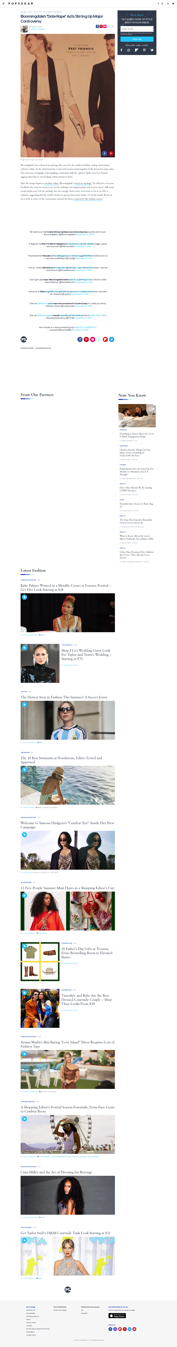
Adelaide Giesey (71, 665)
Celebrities (66, 990)
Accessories (26, 882)
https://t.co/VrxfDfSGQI (57, 291)
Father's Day (67, 943)
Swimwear (25, 752)
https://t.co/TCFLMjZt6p (79, 279)
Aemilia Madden (38, 29)
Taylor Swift (67, 645)
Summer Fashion (28, 1102)
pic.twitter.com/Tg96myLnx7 (82, 291)
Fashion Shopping (28, 580)
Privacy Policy (142, 33)
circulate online (51, 183)
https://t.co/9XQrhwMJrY (71, 315)
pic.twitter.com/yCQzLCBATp (80, 244)
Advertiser (28, 872)
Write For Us (30, 1310)
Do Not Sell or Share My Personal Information (37, 1330)
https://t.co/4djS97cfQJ (86, 327)
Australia (84, 1313)
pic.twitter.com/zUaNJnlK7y (80, 255)
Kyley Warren (29, 933)
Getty (43, 635)
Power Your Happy (60, 1310)
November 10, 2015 (85, 234)
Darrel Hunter (66, 1156)
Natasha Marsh (29, 742)
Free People (43, 933)
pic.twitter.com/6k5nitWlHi (80, 267)
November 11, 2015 (83, 246)
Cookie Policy (31, 1335)
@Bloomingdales (58, 267)
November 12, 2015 (83, 306)
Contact (29, 1326)
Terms (135, 33)
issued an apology (83, 183)
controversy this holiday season (87, 199)
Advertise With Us (32, 1316)
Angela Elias (28, 807)
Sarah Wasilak (29, 1156)
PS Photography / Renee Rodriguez (87, 1156)
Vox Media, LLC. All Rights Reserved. (91, 1340)
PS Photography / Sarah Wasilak (50, 1156)
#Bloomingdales (58, 255)
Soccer (24, 692)
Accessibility (30, 1313)
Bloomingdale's (43, 348)
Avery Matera (29, 1278)
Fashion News (27, 348)
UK (82, 1310)
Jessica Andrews (30, 635)
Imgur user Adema (37, 160)
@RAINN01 (96, 315)
